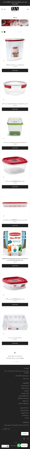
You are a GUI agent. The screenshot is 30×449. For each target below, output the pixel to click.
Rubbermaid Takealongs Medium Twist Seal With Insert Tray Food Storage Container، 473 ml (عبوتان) (15, 259)
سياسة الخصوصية (24, 408)
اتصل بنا (27, 418)
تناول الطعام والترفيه (24, 396)
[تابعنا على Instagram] (24, 438)
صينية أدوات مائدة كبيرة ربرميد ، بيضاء (15, 337)
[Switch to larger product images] (4, 31)
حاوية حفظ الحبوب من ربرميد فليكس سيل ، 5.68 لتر (15, 64)
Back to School (25, 388)
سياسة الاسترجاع (24, 410)
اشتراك (24, 433)
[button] (5, 446)
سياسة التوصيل (25, 413)
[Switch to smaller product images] (2, 31)
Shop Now (15, 70)
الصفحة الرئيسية (25, 385)
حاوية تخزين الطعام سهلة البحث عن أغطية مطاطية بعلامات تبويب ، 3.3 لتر (15, 103)
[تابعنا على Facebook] (28, 438)
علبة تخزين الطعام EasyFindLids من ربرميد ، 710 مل (15, 298)
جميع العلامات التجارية (23, 403)
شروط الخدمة (25, 415)
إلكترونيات (26, 391)
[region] (15, 355)
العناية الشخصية (25, 393)
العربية (16, 442)
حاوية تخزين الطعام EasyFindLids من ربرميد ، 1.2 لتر (15, 181)
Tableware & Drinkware (23, 398)
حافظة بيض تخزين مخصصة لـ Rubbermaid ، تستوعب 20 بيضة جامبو (15, 219)
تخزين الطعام (25, 401)
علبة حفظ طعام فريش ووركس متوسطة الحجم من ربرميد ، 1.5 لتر (15, 142)
